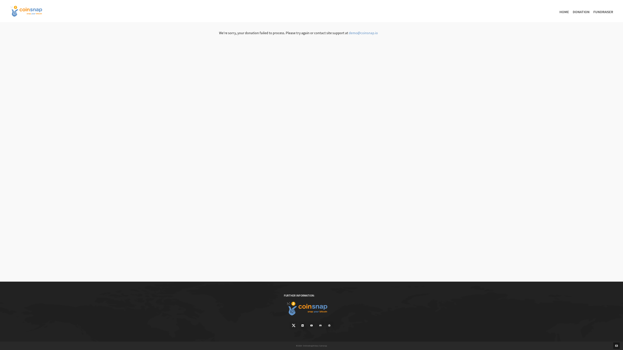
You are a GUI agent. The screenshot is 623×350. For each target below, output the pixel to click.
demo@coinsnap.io (363, 33)
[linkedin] (303, 325)
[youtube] (311, 325)
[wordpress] (329, 325)
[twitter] (294, 325)
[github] (320, 325)
